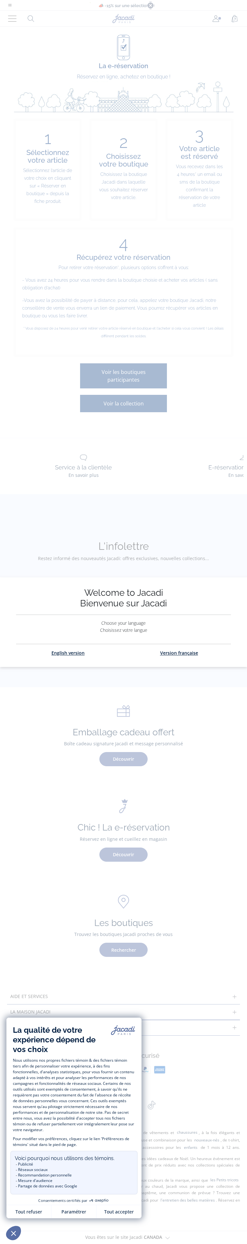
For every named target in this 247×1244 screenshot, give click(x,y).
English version (68, 653)
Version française (179, 653)
